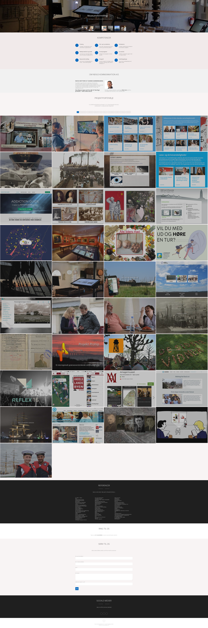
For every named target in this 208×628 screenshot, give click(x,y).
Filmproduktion (90, 112)
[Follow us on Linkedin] (130, 2)
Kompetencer (104, 2)
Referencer (122, 2)
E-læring (117, 112)
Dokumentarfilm (83, 112)
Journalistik (96, 112)
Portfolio (116, 2)
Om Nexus (110, 2)
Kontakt (126, 2)
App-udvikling (122, 112)
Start (99, 2)
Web (100, 112)
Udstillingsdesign (111, 112)
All (77, 112)
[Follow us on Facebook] (132, 2)
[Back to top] (104, 621)
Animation (128, 112)
